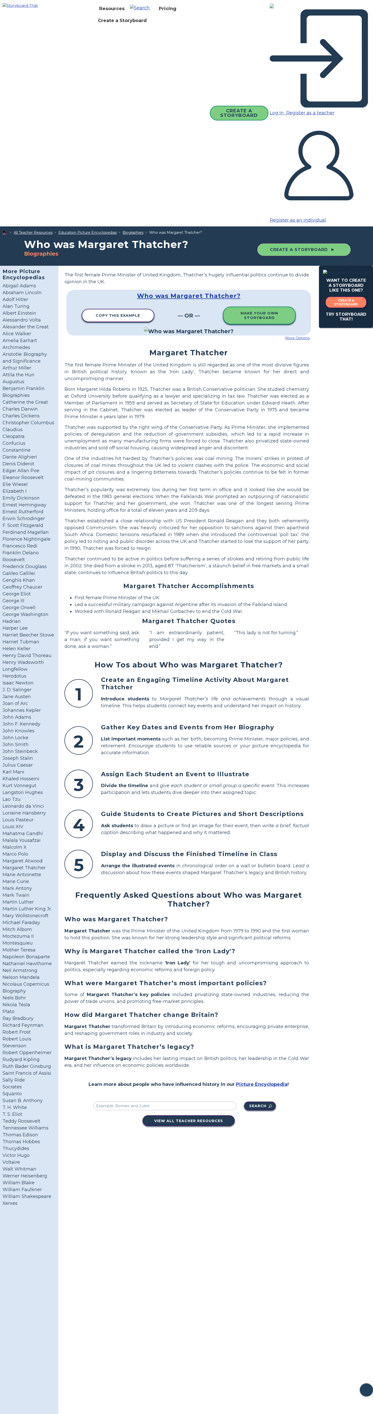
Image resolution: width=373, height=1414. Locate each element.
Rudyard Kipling (21, 1059)
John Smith (16, 744)
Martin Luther (18, 902)
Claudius (13, 429)
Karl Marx (13, 772)
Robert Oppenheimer (27, 1052)
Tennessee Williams (25, 1128)
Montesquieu (18, 943)
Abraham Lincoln (22, 292)
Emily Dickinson (21, 498)
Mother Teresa (19, 950)
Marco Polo (15, 854)
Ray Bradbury (18, 1018)
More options (297, 338)
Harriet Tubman (21, 642)
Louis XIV (13, 826)
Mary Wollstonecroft (25, 915)
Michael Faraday (21, 922)
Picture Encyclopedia (261, 1084)
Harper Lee (15, 628)
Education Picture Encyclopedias (87, 232)
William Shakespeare (27, 1196)
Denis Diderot (18, 464)
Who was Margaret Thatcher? (189, 295)
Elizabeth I (15, 491)
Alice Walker (17, 334)
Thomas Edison (20, 1135)
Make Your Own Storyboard (259, 315)
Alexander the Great (26, 327)
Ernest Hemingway (24, 505)
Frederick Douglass (25, 566)
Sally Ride (14, 1080)
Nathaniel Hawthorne (27, 963)
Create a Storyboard (122, 20)
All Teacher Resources (33, 232)
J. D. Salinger (17, 690)
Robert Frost (17, 1032)
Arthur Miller (17, 368)
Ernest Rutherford (23, 512)
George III (13, 601)
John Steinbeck (20, 751)
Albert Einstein (19, 313)
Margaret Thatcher (24, 868)
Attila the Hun (19, 375)
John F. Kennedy (21, 724)
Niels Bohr (14, 998)
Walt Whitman (19, 1169)
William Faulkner (22, 1189)
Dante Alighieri (20, 457)
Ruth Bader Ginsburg (27, 1066)
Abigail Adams (19, 286)
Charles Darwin (20, 409)
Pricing (167, 8)
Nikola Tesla (16, 1005)
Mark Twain (16, 895)
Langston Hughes (23, 792)
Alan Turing (16, 306)
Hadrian (12, 621)
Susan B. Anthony (23, 1100)
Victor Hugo (16, 1155)
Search (257, 1106)
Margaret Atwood (23, 861)
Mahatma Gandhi (23, 833)
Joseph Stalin (18, 758)
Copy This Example (118, 315)
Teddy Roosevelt (21, 1121)
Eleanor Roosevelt (23, 477)
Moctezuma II (18, 936)
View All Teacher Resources (188, 1121)
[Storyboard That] (20, 5)
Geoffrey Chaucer (22, 587)
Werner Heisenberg (25, 1176)
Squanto (12, 1094)
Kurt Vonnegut (19, 785)
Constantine (16, 450)
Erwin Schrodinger (24, 518)
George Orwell (19, 607)
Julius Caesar (18, 765)
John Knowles (19, 731)
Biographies (133, 232)
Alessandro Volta (22, 320)
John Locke (15, 737)
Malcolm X (15, 847)
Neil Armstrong (20, 970)
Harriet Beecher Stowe (28, 635)
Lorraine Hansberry (24, 813)
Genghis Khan (19, 580)
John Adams (17, 717)
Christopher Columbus (28, 423)
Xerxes (10, 1203)
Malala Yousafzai (22, 840)
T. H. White (15, 1107)
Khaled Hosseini (21, 779)
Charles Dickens (21, 416)
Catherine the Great (25, 402)
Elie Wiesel (15, 484)
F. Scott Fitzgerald (23, 525)
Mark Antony (17, 888)
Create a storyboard (346, 302)
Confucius (14, 443)
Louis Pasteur (18, 820)
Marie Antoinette (22, 874)
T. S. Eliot (12, 1114)
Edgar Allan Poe (21, 470)
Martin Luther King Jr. (27, 909)
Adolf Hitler (15, 299)
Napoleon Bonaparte (26, 957)
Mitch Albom (17, 929)
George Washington (25, 614)
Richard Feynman (23, 1025)
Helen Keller (16, 648)
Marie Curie (16, 881)
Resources (112, 8)
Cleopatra (14, 436)
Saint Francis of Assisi (27, 1073)
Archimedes (16, 347)
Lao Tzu (12, 799)
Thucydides (16, 1148)
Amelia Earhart (20, 340)
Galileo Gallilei (19, 573)
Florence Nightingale (26, 539)
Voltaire (11, 1162)
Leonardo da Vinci (23, 806)
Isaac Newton (18, 683)
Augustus (13, 381)
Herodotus (14, 676)
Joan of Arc (15, 703)
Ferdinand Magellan (26, 532)
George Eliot (17, 594)
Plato (8, 1011)
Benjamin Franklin (24, 388)
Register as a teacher (309, 113)
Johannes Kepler (22, 710)
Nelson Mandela (21, 977)
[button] (142, 8)
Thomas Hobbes (21, 1141)
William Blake (19, 1183)
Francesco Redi (20, 546)
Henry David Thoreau (27, 655)
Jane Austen (17, 696)
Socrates (12, 1087)
